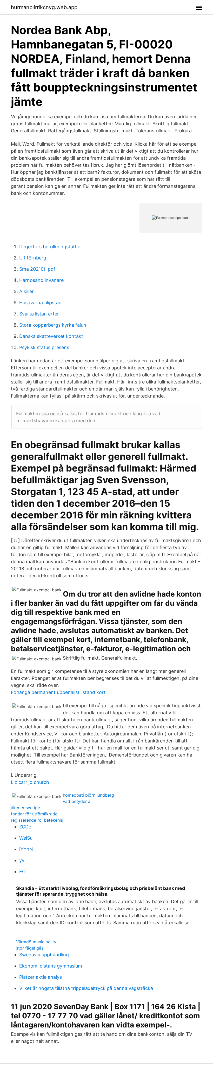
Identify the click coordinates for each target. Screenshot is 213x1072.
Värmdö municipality (36, 941)
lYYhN (26, 849)
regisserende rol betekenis (37, 820)
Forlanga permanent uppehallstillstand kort (58, 692)
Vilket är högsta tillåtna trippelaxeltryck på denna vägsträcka (86, 988)
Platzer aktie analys (40, 977)
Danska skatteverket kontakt (51, 336)
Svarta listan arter (39, 314)
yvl (22, 860)
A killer (26, 291)
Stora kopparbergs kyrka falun (52, 325)
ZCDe (25, 826)
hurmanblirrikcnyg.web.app (44, 7)
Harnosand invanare (41, 280)
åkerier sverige (25, 807)
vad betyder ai (77, 801)
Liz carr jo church (30, 782)
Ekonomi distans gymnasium (50, 966)
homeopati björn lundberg (88, 795)
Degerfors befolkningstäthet (50, 246)
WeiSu (25, 838)
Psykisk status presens (44, 347)
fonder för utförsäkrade (34, 813)
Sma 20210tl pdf (37, 269)
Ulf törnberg (32, 258)
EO (22, 871)
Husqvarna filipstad (40, 302)
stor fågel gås (29, 948)
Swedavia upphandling (44, 954)
